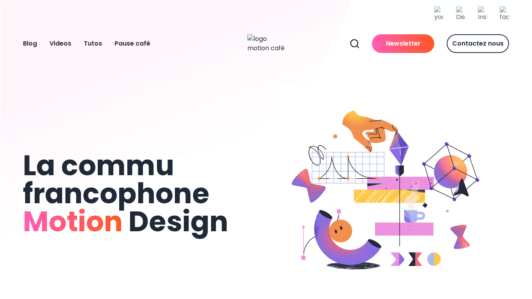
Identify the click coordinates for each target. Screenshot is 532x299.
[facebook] (504, 14)
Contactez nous (478, 43)
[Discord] (460, 14)
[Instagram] (482, 14)
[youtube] (439, 14)
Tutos (93, 43)
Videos (60, 43)
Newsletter (403, 43)
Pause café (132, 43)
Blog (30, 43)
